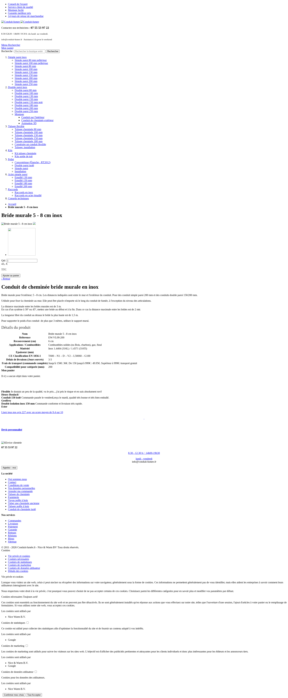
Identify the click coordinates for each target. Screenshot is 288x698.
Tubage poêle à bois (18, 506)
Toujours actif (30, 596)
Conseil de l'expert (18, 4)
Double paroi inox (17, 87)
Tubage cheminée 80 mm (28, 129)
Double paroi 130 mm (26, 96)
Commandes (14, 520)
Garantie (12, 529)
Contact (12, 482)
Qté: (3, 260)
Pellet (11, 159)
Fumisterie (13, 497)
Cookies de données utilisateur (24, 568)
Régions (12, 535)
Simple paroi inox (17, 57)
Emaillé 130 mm (23, 177)
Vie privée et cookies (19, 556)
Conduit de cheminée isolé (22, 509)
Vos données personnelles (21, 488)
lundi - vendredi (144, 458)
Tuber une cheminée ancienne (23, 503)
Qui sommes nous (17, 479)
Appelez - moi (9, 467)
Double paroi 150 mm (26, 99)
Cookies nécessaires (18, 559)
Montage (19, 114)
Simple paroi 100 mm (26, 69)
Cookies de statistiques (20, 562)
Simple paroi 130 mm (26, 72)
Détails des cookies (18, 571)
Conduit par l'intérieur (32, 117)
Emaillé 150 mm (23, 180)
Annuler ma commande (20, 491)
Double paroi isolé (24, 165)
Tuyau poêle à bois (18, 500)
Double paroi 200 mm (26, 108)
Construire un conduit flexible (30, 144)
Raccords (13, 189)
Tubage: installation (25, 147)
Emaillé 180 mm (23, 183)
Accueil (12, 204)
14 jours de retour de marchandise (26, 16)
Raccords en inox (24, 192)
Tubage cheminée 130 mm (28, 135)
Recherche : (7, 51)
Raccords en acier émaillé (28, 195)
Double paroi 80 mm (25, 90)
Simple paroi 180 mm (26, 78)
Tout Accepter (34, 695)
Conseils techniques (18, 198)
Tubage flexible (16, 126)
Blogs (11, 538)
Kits (10, 150)
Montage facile (16, 10)
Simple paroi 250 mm (26, 84)
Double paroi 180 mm (26, 105)
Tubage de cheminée (19, 494)
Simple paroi (21, 168)
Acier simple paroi (17, 174)
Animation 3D (28, 123)
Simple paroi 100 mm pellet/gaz (31, 63)
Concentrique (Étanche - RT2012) (32, 162)
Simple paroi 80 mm (25, 66)
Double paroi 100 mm (26, 93)
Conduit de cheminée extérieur (37, 120)
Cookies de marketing (19, 565)
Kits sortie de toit (23, 156)
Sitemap (12, 541)
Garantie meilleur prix (19, 13)
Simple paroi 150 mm (26, 75)
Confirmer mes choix (14, 695)
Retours (12, 532)
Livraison (13, 523)
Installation (20, 171)
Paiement (13, 526)
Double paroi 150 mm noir (29, 102)
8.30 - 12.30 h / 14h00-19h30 (144, 453)
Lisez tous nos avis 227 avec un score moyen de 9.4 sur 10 (32, 412)
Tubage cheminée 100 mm (28, 132)
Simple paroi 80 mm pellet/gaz (31, 60)
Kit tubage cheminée (25, 153)
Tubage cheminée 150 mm (28, 138)
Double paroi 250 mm (26, 111)
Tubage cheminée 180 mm (28, 141)
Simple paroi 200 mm (26, 81)
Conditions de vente (18, 485)
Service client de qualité (20, 7)
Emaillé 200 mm (23, 186)
